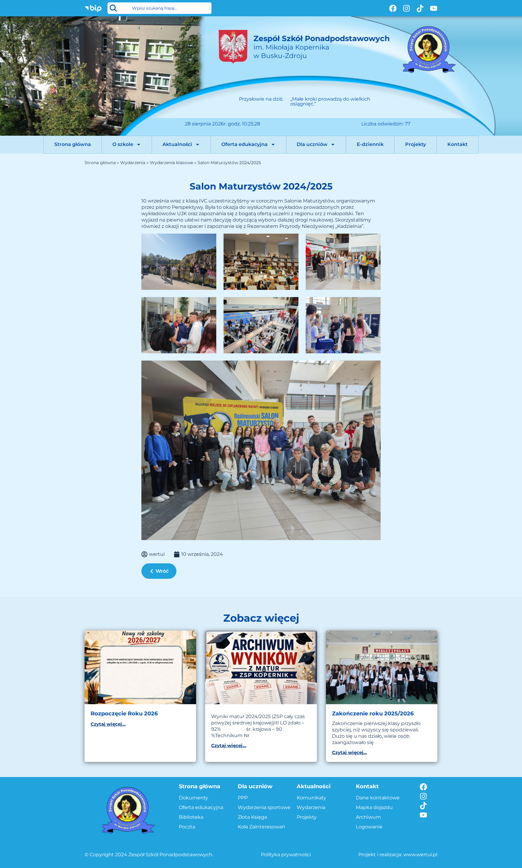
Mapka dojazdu (374, 807)
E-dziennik (370, 144)
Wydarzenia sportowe (264, 807)
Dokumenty (193, 798)
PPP (243, 798)
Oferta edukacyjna (244, 144)
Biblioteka (191, 817)
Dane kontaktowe (378, 798)
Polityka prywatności (286, 854)
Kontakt (457, 144)
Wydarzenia (132, 162)
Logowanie (369, 827)
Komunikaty (311, 798)
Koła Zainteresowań (261, 827)
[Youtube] (433, 8)
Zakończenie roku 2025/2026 (373, 713)
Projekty (415, 144)
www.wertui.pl (420, 854)
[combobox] (159, 8)
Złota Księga (252, 817)
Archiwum (368, 817)
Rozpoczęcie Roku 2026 (124, 713)
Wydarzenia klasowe (171, 162)
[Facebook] (393, 8)
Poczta (187, 827)
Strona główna (72, 144)
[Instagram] (406, 8)
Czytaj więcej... (108, 724)
